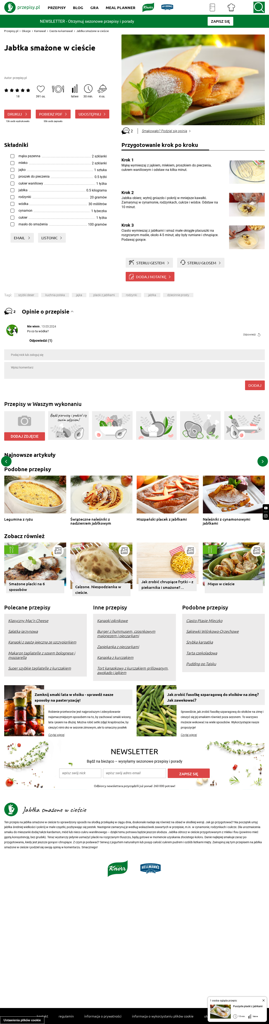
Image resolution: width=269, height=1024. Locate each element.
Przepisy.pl (11, 31)
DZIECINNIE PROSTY (178, 295)
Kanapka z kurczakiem (115, 657)
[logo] (22, 7)
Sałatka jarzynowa (23, 631)
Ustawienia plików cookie (22, 1020)
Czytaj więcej (56, 734)
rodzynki (131, 295)
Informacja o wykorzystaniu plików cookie (163, 1016)
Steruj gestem (150, 263)
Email (20, 237)
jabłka (152, 295)
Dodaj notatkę (151, 276)
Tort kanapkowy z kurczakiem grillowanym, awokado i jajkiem (132, 670)
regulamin (66, 1016)
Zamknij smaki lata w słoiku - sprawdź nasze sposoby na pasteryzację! (74, 697)
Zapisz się (188, 773)
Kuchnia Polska (55, 295)
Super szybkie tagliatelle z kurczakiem (39, 668)
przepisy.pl (20, 78)
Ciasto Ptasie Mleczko (204, 620)
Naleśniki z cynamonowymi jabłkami (226, 521)
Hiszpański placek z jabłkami (162, 519)
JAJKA (79, 295)
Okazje (26, 31)
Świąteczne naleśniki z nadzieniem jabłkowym (90, 521)
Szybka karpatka (199, 642)
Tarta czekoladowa (201, 653)
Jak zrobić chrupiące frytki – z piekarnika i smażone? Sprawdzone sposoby (167, 585)
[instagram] (266, 516)
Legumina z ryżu (18, 519)
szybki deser (26, 295)
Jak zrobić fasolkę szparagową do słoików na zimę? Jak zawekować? (213, 697)
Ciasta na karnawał (61, 31)
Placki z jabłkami (104, 295)
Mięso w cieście (221, 583)
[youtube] (266, 508)
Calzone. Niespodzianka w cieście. (98, 589)
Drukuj (15, 114)
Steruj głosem (201, 263)
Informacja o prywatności (102, 1016)
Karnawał (40, 31)
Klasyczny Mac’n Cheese (28, 620)
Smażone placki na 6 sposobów (27, 586)
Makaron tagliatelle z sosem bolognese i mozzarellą (41, 655)
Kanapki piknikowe (112, 620)
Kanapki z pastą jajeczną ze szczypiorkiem (42, 642)
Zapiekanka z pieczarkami (118, 646)
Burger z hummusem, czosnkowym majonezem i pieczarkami (126, 633)
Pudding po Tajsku (201, 663)
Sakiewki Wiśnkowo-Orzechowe (212, 631)
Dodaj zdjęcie (24, 436)
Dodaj (254, 385)
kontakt (42, 1016)
